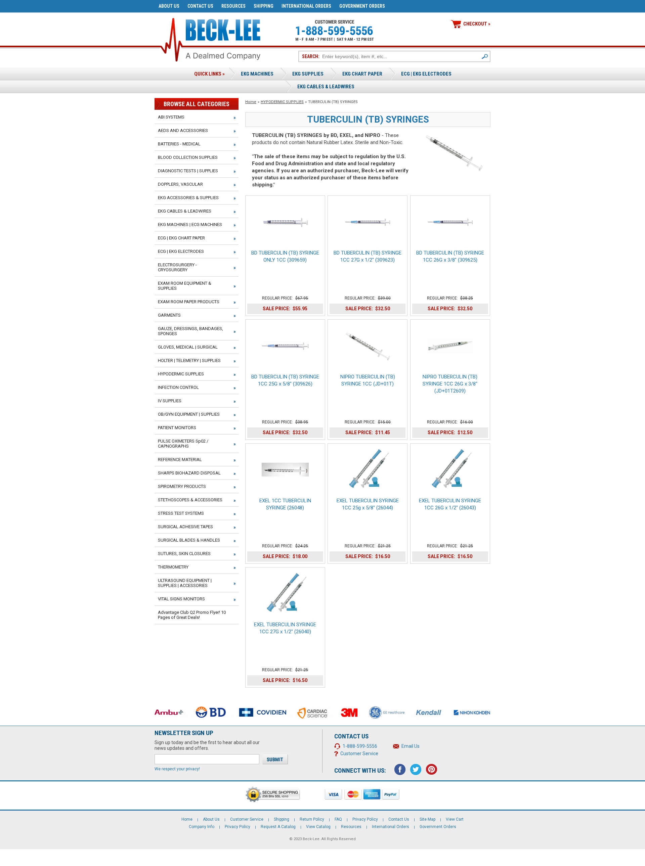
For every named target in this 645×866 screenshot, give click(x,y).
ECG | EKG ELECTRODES (426, 74)
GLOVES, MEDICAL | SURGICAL (188, 347)
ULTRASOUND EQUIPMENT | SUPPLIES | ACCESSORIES (185, 583)
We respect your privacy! (177, 769)
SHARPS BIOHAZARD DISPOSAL (189, 472)
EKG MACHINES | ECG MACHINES (190, 224)
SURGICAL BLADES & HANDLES (189, 540)
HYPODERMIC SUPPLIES (282, 102)
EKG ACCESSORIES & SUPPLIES (188, 197)
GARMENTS (169, 315)
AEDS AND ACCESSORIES (183, 130)
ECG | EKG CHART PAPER (181, 237)
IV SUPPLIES (169, 400)
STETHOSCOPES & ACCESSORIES (190, 499)
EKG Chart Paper (362, 74)
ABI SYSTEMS (171, 117)
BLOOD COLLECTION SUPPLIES (188, 157)
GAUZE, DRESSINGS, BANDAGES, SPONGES (190, 331)
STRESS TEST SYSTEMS (181, 513)
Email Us (410, 746)
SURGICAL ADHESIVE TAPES (185, 526)
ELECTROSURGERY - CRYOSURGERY (177, 267)
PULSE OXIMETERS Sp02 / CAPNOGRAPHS (183, 444)
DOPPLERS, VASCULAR (180, 184)
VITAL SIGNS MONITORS (181, 598)
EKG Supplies (308, 74)
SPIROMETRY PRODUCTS (182, 486)
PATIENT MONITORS (177, 427)
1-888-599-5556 (360, 746)
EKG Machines (257, 74)
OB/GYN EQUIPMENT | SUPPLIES (189, 414)
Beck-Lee (311, 839)
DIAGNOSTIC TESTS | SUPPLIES (188, 170)
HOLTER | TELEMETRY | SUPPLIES (189, 360)
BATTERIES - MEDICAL (179, 143)
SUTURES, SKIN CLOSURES (184, 553)
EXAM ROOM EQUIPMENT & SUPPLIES (184, 286)
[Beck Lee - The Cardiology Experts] (223, 28)
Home (250, 102)
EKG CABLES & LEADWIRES (184, 211)
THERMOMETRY (173, 566)
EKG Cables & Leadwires (325, 87)
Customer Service (359, 753)
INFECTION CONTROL (178, 387)
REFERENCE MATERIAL (180, 459)
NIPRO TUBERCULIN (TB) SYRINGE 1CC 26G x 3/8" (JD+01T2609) (450, 384)
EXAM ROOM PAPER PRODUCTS (188, 301)
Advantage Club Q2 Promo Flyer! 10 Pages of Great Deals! (192, 615)
